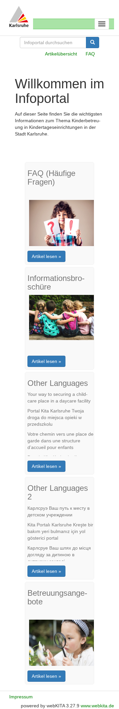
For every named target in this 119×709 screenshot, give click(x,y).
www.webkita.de (97, 705)
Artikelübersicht (61, 53)
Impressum (21, 696)
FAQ (90, 53)
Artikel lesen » (46, 256)
